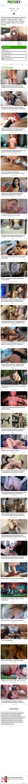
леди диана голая (18, 721)
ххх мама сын (5, 719)
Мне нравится (7, 44)
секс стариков (5, 712)
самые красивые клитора (7, 724)
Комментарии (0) (8, 59)
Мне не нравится (9, 44)
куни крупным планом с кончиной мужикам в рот (13, 717)
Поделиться (7, 56)
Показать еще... (14, 708)
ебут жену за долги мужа (15, 719)
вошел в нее (4, 715)
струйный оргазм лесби (7, 721)
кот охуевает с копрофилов (16, 712)
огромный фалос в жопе (14, 715)
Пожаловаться (8, 53)
